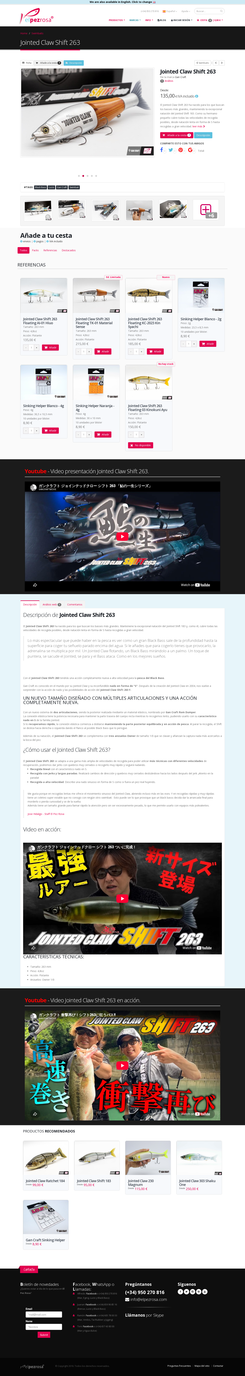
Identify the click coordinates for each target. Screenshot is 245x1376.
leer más (197, 126)
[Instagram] (192, 1291)
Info (148, 20)
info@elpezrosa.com (148, 1299)
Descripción (76, 62)
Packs (35, 250)
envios (26, 241)
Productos (116, 20)
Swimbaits (37, 33)
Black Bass (40, 187)
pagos (40, 241)
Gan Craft (180, 77)
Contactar (218, 1365)
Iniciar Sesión (181, 20)
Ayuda (185, 11)
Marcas (133, 20)
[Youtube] (205, 1291)
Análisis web (51, 604)
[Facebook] (180, 1291)
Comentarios (74, 604)
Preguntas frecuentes (179, 1365)
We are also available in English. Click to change (121, 2)
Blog (162, 20)
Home (23, 33)
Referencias (50, 250)
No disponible (143, 445)
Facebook (91, 1293)
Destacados (69, 250)
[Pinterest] (198, 1291)
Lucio (51, 187)
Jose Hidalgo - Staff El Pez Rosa (46, 814)
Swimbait (74, 187)
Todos (23, 250)
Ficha (28, 62)
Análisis (167, 80)
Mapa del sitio (202, 1365)
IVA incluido (56, 241)
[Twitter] (186, 1291)
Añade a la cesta (50, 62)
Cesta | (210, 20)
